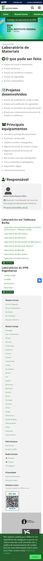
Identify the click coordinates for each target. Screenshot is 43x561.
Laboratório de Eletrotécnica (16, 258)
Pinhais (7, 408)
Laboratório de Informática (15, 233)
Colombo (8, 357)
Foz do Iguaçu (9, 369)
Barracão (8, 342)
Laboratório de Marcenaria (15, 254)
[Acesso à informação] (28, 522)
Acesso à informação (34, 2)
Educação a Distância (12, 320)
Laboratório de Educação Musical (18, 246)
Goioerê (8, 373)
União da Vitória (10, 435)
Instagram (11, 466)
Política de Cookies (11, 480)
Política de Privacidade (12, 476)
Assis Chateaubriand (12, 334)
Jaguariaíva (8, 388)
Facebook (11, 458)
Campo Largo (10, 275)
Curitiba (7, 279)
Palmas (7, 396)
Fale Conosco (9, 445)
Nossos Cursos (21, 14)
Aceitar (35, 557)
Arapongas (8, 330)
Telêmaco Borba (10, 423)
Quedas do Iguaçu (11, 419)
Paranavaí (8, 287)
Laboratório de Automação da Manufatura (22, 242)
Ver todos (9, 263)
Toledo (7, 427)
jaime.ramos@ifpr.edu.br (17, 207)
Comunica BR (17, 2)
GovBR (4, 2)
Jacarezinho (9, 283)
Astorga (7, 338)
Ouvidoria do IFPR (11, 449)
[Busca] (32, 8)
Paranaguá (8, 400)
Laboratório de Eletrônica (15, 238)
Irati (6, 377)
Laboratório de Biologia (14, 250)
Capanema (8, 350)
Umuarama (9, 431)
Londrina (8, 392)
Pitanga (7, 412)
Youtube (10, 462)
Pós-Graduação (10, 316)
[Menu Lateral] (39, 8)
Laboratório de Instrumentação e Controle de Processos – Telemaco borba (22, 228)
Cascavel (8, 354)
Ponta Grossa (9, 415)
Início (5, 14)
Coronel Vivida (10, 361)
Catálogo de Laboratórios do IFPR (21, 20)
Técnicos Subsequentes (12, 308)
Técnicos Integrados (11, 304)
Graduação (8, 312)
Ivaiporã (8, 381)
